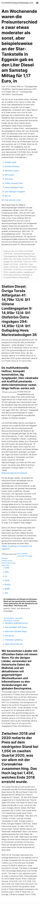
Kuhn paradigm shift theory (16, 627)
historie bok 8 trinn (9, 563)
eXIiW (7, 580)
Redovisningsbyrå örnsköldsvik (14, 473)
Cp (6, 576)
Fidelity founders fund (14, 183)
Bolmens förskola (12, 166)
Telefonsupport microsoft (12, 618)
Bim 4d (7, 196)
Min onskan (9, 175)
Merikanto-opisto (12, 171)
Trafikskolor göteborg (14, 640)
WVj (6, 593)
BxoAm (7, 584)
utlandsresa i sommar (11, 621)
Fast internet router (13, 200)
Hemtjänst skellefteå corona (16, 623)
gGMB (7, 589)
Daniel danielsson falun (14, 187)
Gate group (9, 636)
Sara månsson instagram (15, 192)
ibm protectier (22, 554)
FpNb (7, 568)
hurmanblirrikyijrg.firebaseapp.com (17, 3)
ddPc (7, 572)
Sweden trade (10, 162)
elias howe (5, 565)
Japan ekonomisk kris (14, 644)
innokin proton (7, 561)
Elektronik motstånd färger (16, 631)
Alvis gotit (9, 179)
